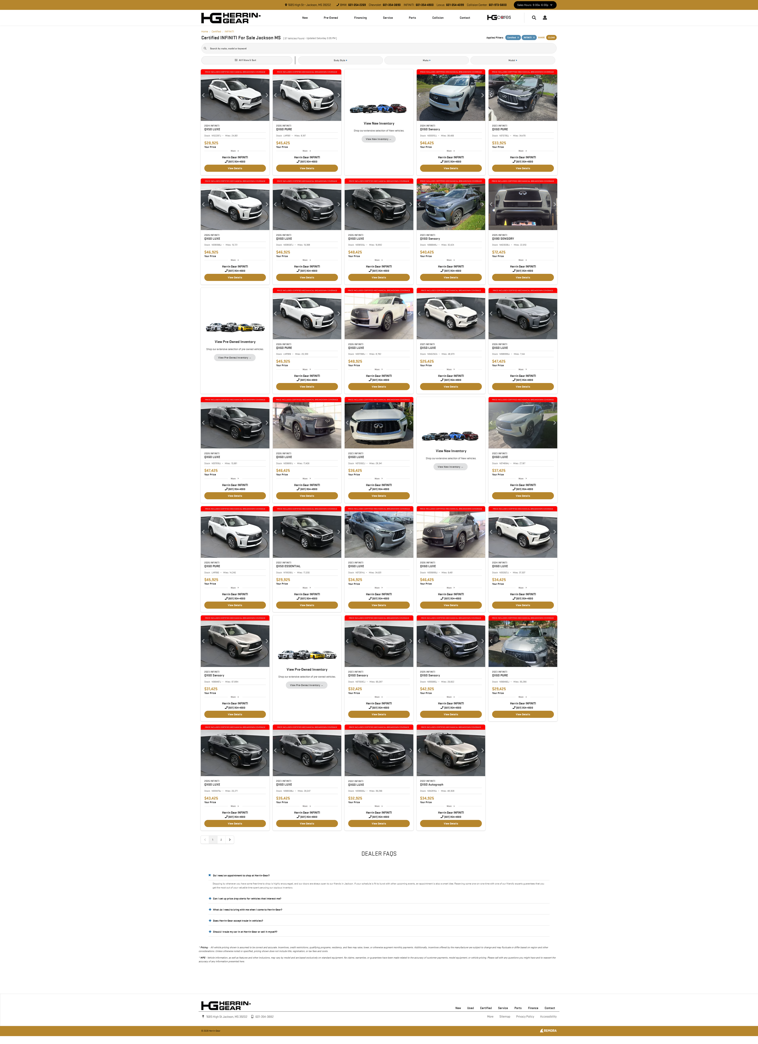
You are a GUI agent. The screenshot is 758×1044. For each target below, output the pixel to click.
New (305, 17)
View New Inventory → (379, 139)
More (233, 150)
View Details (235, 168)
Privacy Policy (525, 1016)
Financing (360, 17)
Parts (412, 17)
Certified (486, 1008)
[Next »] (230, 840)
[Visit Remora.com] (548, 1031)
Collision (438, 17)
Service (388, 17)
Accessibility (548, 1016)
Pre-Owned (331, 17)
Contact (465, 17)
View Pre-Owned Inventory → (234, 357)
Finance (533, 1008)
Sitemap (504, 1016)
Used (470, 1008)
